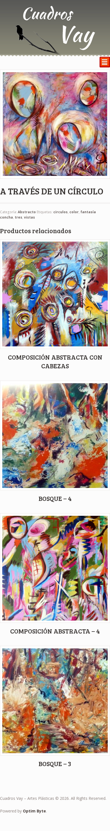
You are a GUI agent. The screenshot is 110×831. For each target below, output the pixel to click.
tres (18, 217)
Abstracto (27, 212)
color (74, 212)
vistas (29, 217)
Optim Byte (34, 811)
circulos (60, 212)
